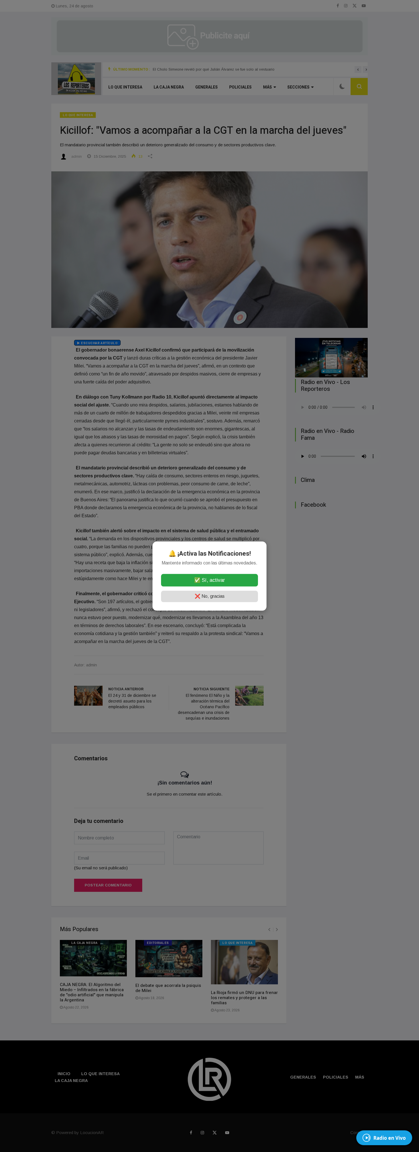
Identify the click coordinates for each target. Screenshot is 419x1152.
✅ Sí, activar (209, 580)
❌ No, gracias (210, 596)
